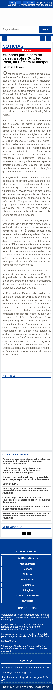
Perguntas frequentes (40, 5)
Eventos (23, 5)
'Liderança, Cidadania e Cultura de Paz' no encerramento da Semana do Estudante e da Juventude (25, 490)
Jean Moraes (42, 686)
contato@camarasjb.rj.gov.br (17, 672)
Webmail (12, 5)
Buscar (45, 29)
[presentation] (24, 534)
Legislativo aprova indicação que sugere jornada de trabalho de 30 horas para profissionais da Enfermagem (23, 470)
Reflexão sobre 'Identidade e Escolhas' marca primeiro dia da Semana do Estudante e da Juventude (25, 515)
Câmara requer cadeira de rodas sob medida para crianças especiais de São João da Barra (25, 478)
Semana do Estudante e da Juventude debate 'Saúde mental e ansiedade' (25, 507)
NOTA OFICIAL (10, 484)
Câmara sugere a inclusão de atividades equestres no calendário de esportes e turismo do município (26, 499)
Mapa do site (43, 2)
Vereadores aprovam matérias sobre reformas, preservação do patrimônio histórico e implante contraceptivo (26, 461)
